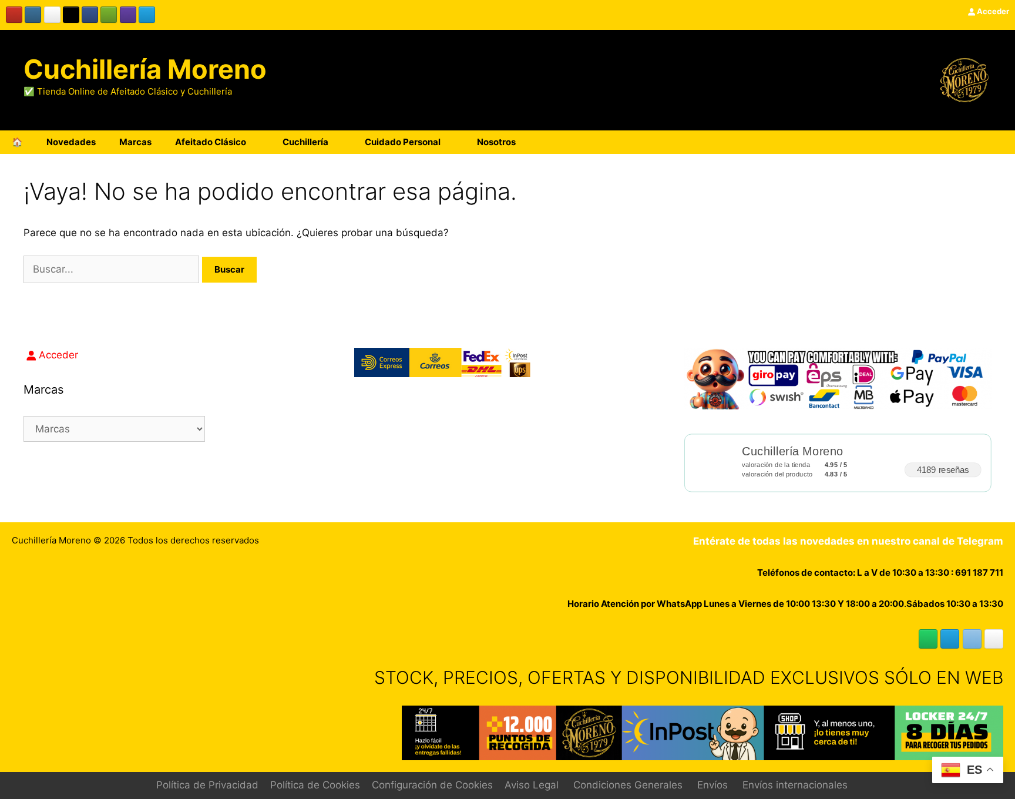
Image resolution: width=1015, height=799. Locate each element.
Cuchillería (305, 141)
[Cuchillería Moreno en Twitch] (128, 14)
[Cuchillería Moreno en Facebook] (90, 14)
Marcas (135, 141)
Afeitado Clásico (210, 141)
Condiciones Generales (628, 785)
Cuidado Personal (403, 141)
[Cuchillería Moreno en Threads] (52, 14)
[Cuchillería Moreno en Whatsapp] (928, 639)
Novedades (71, 141)
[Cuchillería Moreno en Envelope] (972, 639)
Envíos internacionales (795, 785)
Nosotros (496, 141)
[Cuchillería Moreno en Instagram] (33, 14)
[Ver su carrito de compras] (999, 142)
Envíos (712, 785)
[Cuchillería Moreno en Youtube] (14, 14)
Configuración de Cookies (432, 785)
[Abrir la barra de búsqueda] (967, 142)
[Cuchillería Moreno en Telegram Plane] (147, 14)
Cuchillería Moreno (145, 69)
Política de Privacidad (207, 785)
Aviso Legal (532, 785)
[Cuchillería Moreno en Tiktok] (71, 14)
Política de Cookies (315, 785)
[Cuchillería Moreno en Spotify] (108, 14)
